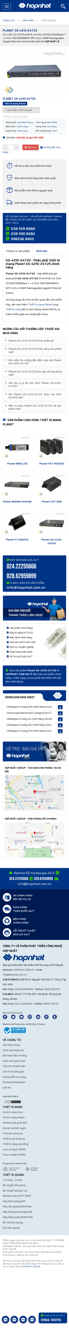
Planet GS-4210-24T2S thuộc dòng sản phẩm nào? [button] (33, 350)
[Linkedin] (40, 1017)
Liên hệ (6, 1088)
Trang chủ (9, 20)
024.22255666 (21, 566)
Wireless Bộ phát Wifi (15, 1123)
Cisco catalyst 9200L (14, 1149)
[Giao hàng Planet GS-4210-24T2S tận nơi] (34, 608)
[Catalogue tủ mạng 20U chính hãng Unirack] (60, 707)
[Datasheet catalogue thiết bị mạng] (34, 695)
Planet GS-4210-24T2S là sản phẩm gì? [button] (30, 340)
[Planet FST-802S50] (51, 447)
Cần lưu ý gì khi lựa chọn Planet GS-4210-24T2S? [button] (33, 384)
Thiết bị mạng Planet (40, 304)
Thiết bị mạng (14, 309)
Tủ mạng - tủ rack (12, 1180)
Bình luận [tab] (41, 251)
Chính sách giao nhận (14, 1061)
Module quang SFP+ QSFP (17, 1196)
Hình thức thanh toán (14, 1066)
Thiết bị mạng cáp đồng (16, 1144)
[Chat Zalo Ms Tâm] (5, 1322)
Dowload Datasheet (14, 1082)
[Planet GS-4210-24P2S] (51, 523)
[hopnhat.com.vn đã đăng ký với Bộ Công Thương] (14, 1030)
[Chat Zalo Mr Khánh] (32, 1322)
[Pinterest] (48, 1017)
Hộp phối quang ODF (14, 1201)
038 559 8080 (23, 228)
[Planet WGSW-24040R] (17, 485)
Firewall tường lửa (13, 1133)
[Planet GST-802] (51, 485)
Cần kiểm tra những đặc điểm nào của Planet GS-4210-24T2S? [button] (33, 362)
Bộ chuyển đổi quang (14, 1185)
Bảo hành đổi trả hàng (15, 1055)
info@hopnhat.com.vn (26, 587)
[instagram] (31, 1017)
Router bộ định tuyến (14, 1128)
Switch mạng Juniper (14, 1117)
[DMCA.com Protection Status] (12, 1102)
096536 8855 (22, 239)
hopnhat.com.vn (23, 970)
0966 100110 (50, 1004)
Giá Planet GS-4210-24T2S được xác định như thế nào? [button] (33, 396)
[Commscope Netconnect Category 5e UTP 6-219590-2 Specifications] (60, 713)
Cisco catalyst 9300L (14, 1155)
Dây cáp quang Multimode (17, 1206)
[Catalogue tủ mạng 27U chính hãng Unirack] (60, 731)
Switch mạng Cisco (13, 1112)
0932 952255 (52, 989)
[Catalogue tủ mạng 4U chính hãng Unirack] (60, 719)
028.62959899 (21, 576)
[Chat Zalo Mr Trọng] (23, 1322)
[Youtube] (23, 1017)
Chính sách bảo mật (13, 1050)
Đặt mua (32, 147)
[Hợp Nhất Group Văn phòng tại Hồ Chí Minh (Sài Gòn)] (34, 840)
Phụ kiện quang (11, 1228)
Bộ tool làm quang (13, 1222)
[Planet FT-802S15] (17, 523)
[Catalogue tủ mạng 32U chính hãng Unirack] (60, 725)
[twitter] (15, 1017)
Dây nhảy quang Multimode (18, 1217)
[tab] (34, 340)
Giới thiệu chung (11, 1045)
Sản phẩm (27, 20)
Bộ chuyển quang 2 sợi (15, 1191)
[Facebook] (7, 1017)
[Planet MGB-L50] (17, 447)
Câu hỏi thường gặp (13, 1072)
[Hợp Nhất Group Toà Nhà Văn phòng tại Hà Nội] (34, 792)
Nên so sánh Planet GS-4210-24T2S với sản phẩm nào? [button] (33, 407)
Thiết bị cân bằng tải (14, 1139)
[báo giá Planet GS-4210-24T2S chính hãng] (34, 751)
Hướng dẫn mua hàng (14, 1077)
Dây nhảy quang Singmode (17, 1212)
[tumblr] (56, 1017)
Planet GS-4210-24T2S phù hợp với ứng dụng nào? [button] (33, 373)
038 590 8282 (23, 233)
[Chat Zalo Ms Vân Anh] (14, 1322)
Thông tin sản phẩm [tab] (18, 251)
